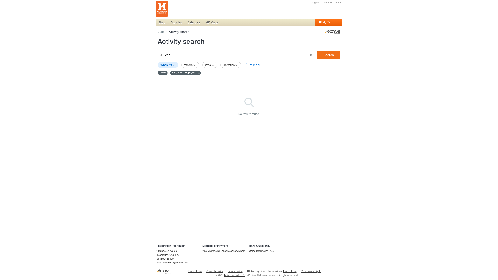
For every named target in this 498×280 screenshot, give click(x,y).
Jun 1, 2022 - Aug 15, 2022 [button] (184, 73)
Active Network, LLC (234, 275)
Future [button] (163, 73)
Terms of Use (290, 271)
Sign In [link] (315, 2)
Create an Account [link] (332, 2)
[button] (311, 55)
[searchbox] (236, 55)
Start (161, 31)
